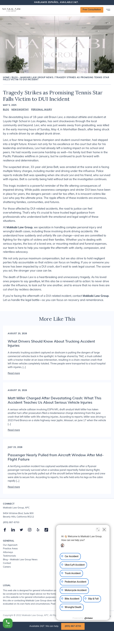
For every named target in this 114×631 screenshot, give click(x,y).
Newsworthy (20, 110)
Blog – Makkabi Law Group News (32, 78)
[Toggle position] (98, 529)
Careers (7, 567)
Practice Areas (10, 549)
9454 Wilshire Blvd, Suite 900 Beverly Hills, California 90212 (18, 515)
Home (6, 78)
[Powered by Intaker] (88, 618)
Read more (14, 373)
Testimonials (9, 556)
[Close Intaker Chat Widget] (104, 529)
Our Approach (10, 545)
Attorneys (8, 552)
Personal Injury (41, 110)
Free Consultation (92, 10)
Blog (6, 110)
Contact (7, 563)
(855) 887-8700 (73, 626)
